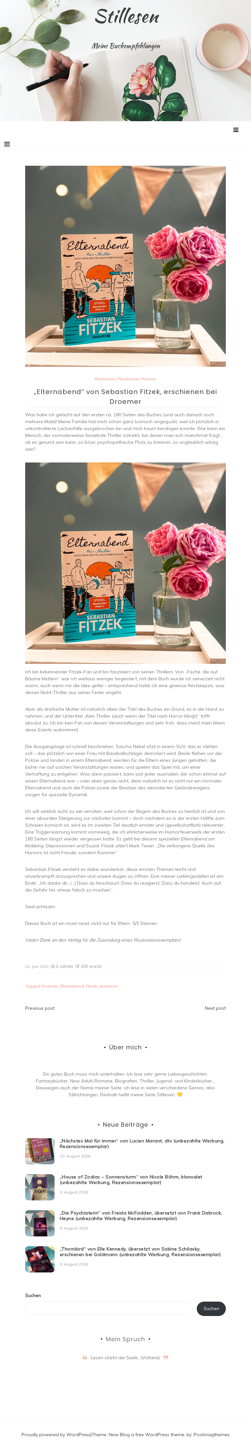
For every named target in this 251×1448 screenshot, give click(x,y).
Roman (149, 378)
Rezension (105, 378)
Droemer (49, 986)
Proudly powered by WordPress (56, 1435)
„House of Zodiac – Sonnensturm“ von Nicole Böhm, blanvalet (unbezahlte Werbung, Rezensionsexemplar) (131, 1179)
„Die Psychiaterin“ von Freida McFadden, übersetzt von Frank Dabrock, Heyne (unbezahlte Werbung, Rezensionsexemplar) (141, 1215)
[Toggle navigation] (7, 144)
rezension (108, 986)
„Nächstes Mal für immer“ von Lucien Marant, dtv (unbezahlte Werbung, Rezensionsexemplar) (142, 1143)
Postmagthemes (212, 1435)
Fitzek (91, 986)
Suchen (33, 1295)
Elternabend (72, 986)
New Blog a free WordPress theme (146, 1435)
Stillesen (125, 16)
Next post (215, 1008)
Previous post (40, 1008)
